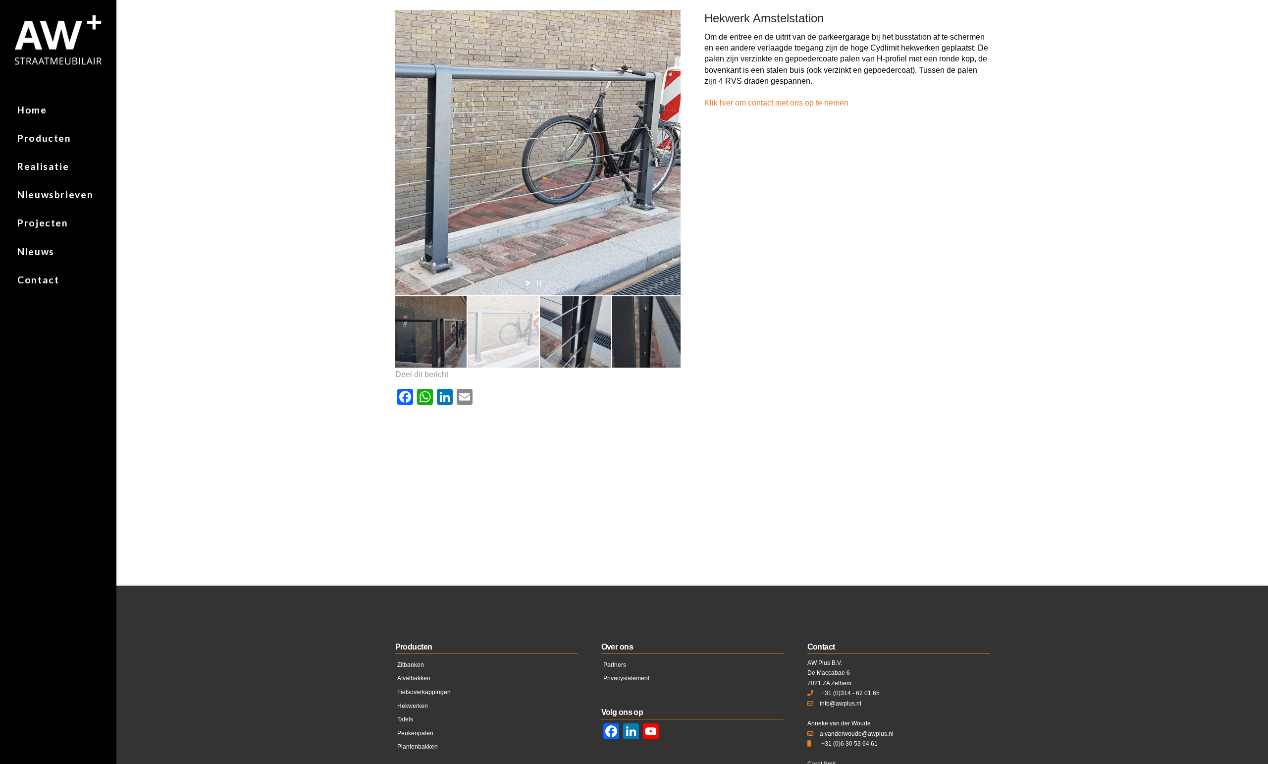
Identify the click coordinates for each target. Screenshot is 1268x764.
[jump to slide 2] (503, 332)
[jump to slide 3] (575, 332)
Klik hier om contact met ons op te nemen (776, 103)
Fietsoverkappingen (424, 692)
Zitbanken (410, 664)
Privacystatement (626, 678)
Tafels (405, 719)
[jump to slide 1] (431, 332)
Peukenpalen (415, 733)
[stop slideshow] (539, 283)
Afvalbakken (413, 678)
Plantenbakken (417, 746)
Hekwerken (412, 706)
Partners (614, 664)
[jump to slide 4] (648, 332)
